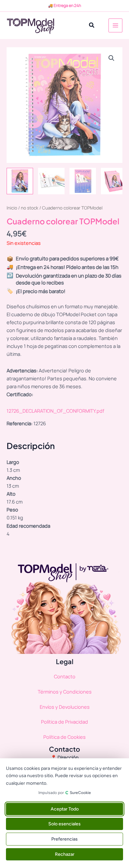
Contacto (64, 676)
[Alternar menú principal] (115, 25)
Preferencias (64, 839)
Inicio (12, 208)
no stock (29, 208)
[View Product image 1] (20, 181)
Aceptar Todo (65, 809)
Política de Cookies (64, 737)
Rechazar (64, 854)
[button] (92, 25)
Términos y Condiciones (65, 691)
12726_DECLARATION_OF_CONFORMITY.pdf (55, 410)
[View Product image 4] (114, 181)
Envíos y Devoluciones (65, 706)
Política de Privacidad (64, 721)
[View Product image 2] (51, 181)
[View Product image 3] (82, 181)
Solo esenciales (64, 824)
